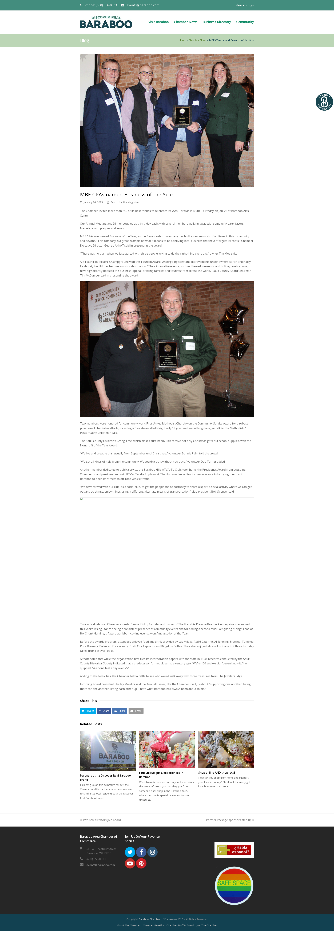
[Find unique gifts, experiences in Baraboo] (167, 749)
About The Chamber (129, 925)
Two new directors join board (101, 820)
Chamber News (197, 40)
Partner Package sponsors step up (229, 820)
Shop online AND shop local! (217, 772)
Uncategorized (131, 202)
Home (182, 40)
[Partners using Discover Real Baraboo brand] (108, 751)
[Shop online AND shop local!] (226, 749)
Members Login (245, 5)
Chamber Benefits (153, 925)
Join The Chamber (206, 925)
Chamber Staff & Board (180, 925)
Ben (112, 202)
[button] (88, 711)
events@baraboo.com (143, 5)
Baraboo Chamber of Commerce (158, 919)
